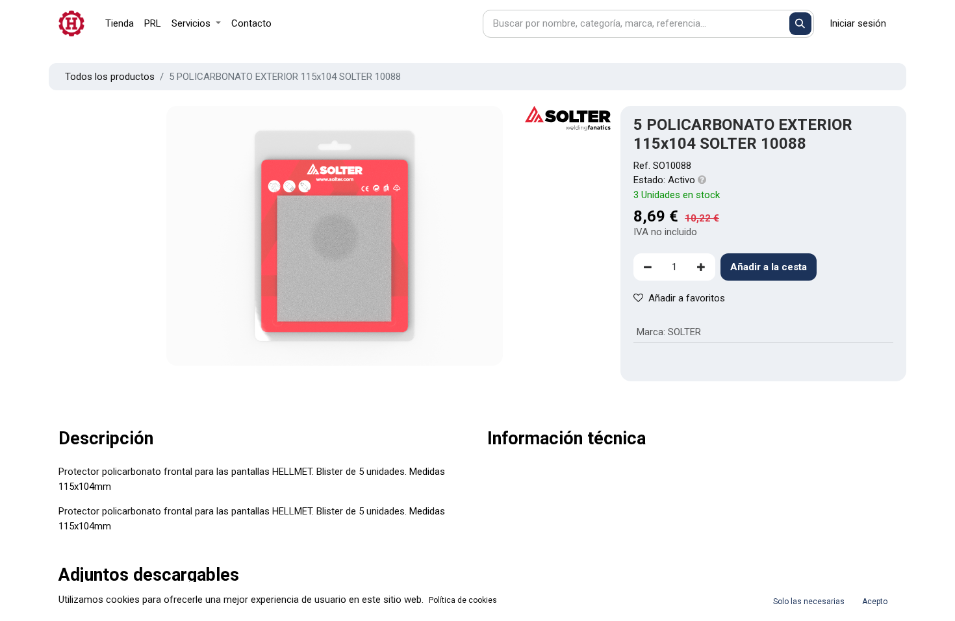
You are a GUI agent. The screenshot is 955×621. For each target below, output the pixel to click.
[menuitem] (119, 23)
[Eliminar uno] (647, 267)
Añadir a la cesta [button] (768, 267)
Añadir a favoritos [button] (686, 298)
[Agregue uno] (701, 267)
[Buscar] (800, 23)
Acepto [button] (874, 601)
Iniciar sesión (858, 23)
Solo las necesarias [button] (809, 601)
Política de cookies (463, 600)
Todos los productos (110, 76)
